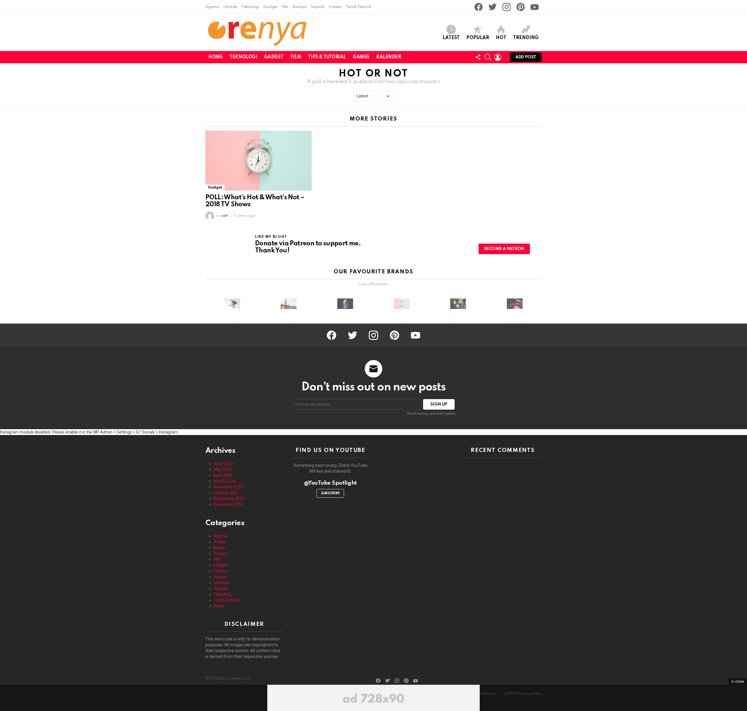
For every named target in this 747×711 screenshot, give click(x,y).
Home (215, 57)
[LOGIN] (497, 57)
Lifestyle (230, 7)
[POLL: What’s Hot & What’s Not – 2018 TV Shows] (258, 161)
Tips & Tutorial (358, 7)
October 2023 (226, 492)
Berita (219, 547)
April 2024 (223, 475)
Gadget (270, 7)
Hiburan (221, 576)
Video (219, 606)
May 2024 (223, 469)
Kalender (388, 57)
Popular (477, 38)
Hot (501, 38)
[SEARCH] (487, 57)
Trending (526, 38)
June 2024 (223, 463)
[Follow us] (477, 57)
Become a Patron (504, 249)
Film (285, 7)
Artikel (220, 541)
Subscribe (330, 493)
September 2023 (229, 498)
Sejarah (317, 7)
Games (335, 7)
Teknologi (250, 7)
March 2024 (224, 481)
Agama (212, 7)
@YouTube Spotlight (330, 483)
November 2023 (228, 487)
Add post (525, 57)
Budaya (299, 7)
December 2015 (228, 504)
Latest (451, 38)
